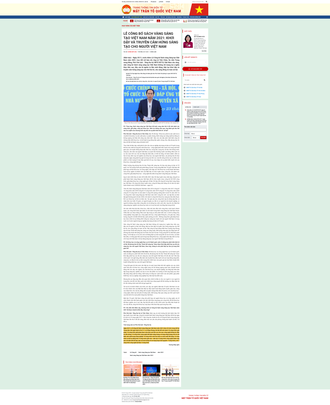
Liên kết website (190, 57)
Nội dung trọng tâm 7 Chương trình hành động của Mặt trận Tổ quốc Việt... (143, 20)
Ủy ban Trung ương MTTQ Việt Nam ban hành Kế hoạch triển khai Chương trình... (197, 20)
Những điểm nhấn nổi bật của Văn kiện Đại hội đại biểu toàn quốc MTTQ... (170, 20)
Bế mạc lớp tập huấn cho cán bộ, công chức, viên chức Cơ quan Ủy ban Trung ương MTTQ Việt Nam (170, 379)
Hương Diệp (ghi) (132, 51)
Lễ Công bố (133, 352)
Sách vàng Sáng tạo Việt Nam (147, 352)
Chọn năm (187, 137)
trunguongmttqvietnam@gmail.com (141, 399)
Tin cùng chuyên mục (133, 362)
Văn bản (187, 103)
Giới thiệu (188, 31)
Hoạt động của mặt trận (131, 26)
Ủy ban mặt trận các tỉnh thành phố (195, 75)
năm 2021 (161, 352)
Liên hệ (146, 1)
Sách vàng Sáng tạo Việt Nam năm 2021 (141, 355)
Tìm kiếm (203, 137)
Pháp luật (196, 107)
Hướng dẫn (188, 107)
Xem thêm (204, 51)
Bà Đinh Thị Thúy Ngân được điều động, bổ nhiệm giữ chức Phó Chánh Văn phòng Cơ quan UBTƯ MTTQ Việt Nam (131, 380)
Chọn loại (186, 133)
